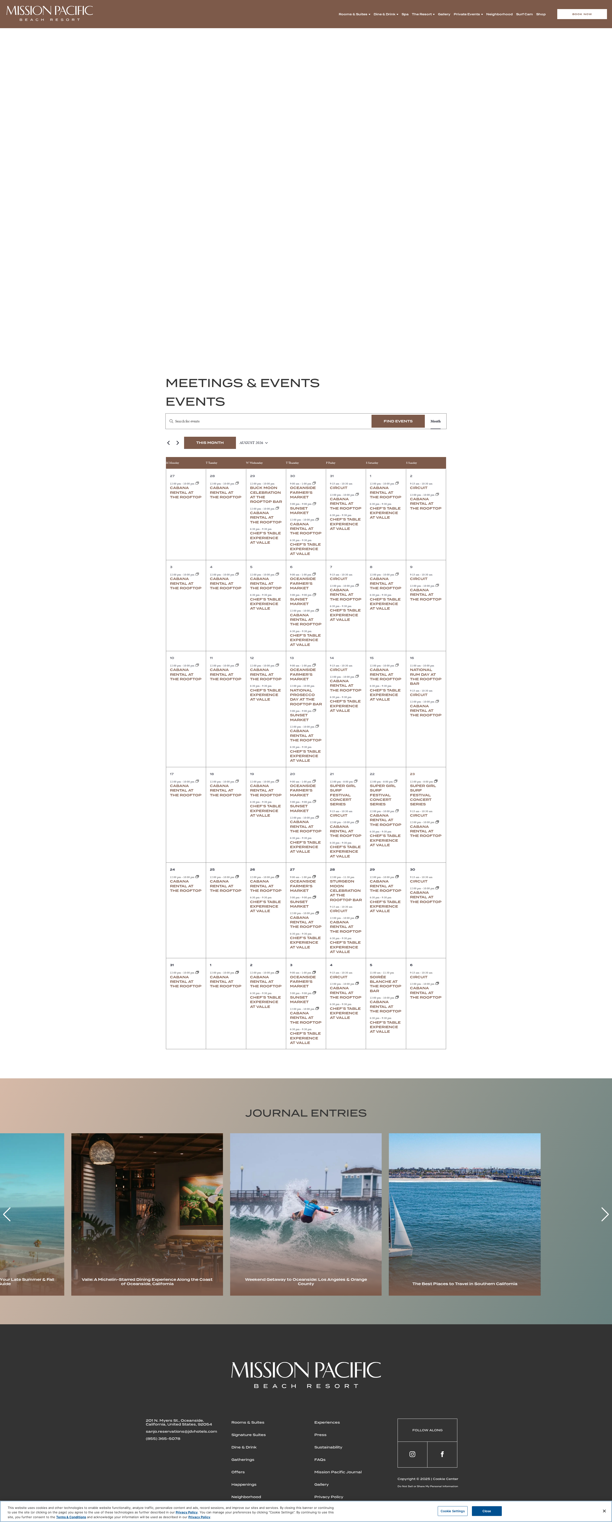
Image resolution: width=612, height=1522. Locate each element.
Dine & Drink (384, 14)
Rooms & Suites (353, 14)
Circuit (338, 488)
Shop (541, 14)
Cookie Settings (453, 1511)
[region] (306, 1511)
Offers (238, 1472)
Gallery (444, 14)
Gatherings (242, 1460)
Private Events (467, 14)
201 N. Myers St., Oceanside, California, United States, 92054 (179, 1422)
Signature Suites (248, 1435)
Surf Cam (524, 14)
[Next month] (177, 443)
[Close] (604, 1511)
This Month (210, 443)
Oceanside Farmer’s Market (303, 492)
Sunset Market (299, 999)
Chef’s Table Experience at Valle (265, 537)
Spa (405, 14)
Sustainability (328, 1447)
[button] (605, 1214)
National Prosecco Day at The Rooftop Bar (306, 697)
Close (486, 1511)
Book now (582, 14)
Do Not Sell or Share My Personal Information (428, 1486)
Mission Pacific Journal (338, 1472)
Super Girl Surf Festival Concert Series (343, 795)
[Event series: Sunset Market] (314, 504)
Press (320, 1435)
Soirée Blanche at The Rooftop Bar (385, 984)
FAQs (320, 1460)
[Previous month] (168, 443)
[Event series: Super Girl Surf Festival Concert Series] (355, 781)
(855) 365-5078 (163, 1439)
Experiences (327, 1422)
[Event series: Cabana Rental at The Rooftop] (197, 483)
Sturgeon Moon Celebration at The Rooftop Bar (346, 890)
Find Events (398, 421)
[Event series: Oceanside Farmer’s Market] (314, 483)
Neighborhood (499, 14)
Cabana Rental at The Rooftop (186, 492)
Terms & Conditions (71, 1517)
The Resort (422, 14)
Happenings (244, 1484)
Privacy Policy (328, 1497)
